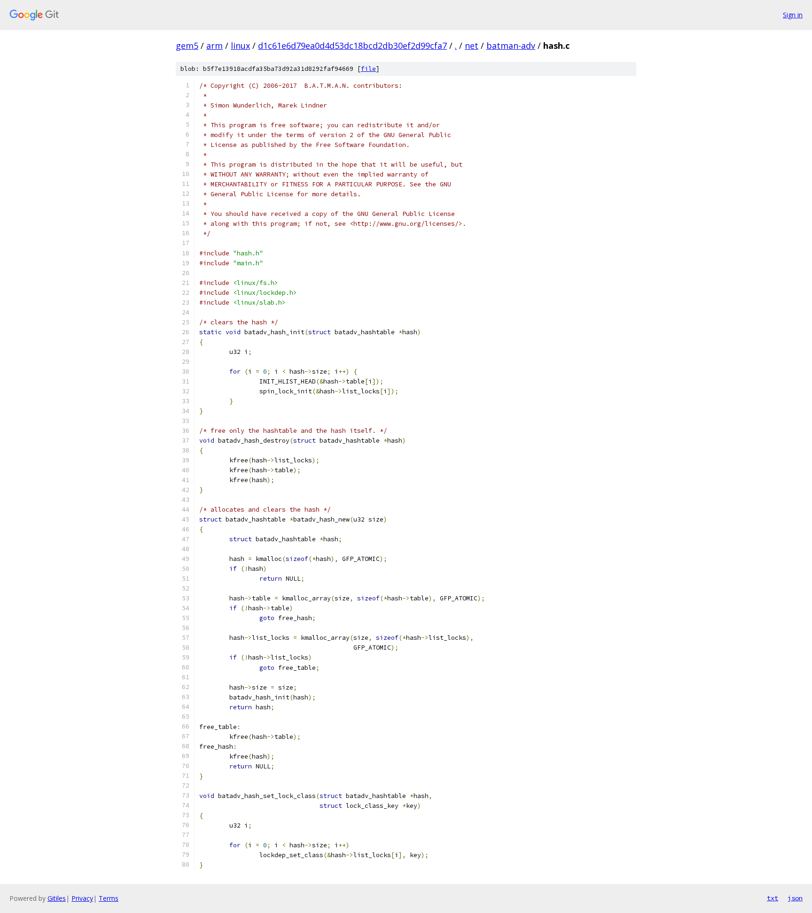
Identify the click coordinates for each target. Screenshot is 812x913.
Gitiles (56, 898)
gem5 (187, 45)
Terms (108, 898)
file (368, 69)
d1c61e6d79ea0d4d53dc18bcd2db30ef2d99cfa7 (352, 45)
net (471, 45)
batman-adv (510, 45)
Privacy (82, 898)
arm (214, 45)
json (795, 898)
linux (240, 45)
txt (772, 898)
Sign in (793, 14)
